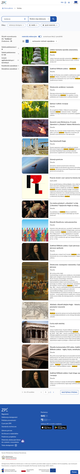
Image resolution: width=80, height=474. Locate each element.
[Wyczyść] (25, 19)
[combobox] (16, 25)
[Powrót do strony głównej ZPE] (4, 2)
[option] (10, 48)
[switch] (42, 36)
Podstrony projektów (9, 437)
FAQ (62, 2)
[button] (65, 2)
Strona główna (8, 8)
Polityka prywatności (9, 420)
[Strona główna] (11, 409)
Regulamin (5, 414)
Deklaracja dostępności (9, 417)
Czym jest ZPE (6, 423)
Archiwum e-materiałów (10, 433)
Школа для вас (7, 430)
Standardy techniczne (9, 426)
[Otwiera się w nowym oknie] (46, 427)
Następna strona (69, 392)
